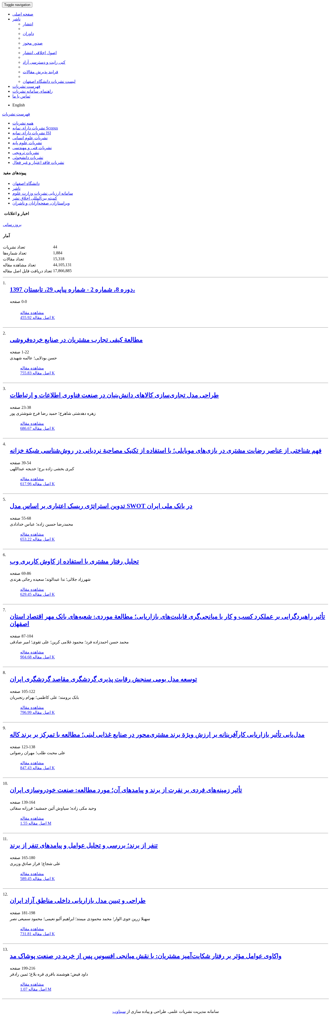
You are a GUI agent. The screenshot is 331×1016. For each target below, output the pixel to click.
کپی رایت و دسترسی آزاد (44, 62)
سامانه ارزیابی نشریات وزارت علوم (42, 193)
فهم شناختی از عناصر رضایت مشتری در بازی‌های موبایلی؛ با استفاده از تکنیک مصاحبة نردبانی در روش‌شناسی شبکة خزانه (165, 450)
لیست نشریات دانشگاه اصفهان (49, 81)
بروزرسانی (12, 224)
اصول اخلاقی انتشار (40, 52)
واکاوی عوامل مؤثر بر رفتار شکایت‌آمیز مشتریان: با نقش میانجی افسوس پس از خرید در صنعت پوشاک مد (146, 956)
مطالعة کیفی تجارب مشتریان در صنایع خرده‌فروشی (76, 339)
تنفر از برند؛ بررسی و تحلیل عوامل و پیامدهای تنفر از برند (84, 845)
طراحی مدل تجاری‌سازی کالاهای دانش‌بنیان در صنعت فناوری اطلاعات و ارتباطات (114, 395)
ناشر (16, 19)
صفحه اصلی (22, 14)
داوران (28, 33)
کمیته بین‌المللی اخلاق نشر (34, 198)
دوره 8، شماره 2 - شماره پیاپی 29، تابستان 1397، (72, 289)
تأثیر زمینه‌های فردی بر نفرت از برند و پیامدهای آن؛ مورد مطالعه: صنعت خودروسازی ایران (126, 790)
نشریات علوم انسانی (30, 138)
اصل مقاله (37, 317)
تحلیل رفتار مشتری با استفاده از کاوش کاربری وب (74, 561)
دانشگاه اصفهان (26, 183)
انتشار (28, 24)
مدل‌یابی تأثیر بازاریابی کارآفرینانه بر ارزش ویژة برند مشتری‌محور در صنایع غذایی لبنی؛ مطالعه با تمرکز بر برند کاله (157, 734)
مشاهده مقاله (32, 312)
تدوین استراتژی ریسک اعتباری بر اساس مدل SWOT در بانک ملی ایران (101, 506)
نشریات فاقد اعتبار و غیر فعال (38, 162)
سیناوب (119, 1011)
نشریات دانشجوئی (27, 157)
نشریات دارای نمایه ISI (31, 133)
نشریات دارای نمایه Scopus (35, 128)
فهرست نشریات (26, 86)
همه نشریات (22, 123)
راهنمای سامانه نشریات (32, 91)
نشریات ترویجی (25, 152)
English (18, 105)
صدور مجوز (33, 43)
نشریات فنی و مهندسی (32, 148)
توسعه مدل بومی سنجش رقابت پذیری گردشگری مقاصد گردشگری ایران (103, 679)
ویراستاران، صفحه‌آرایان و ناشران (41, 203)
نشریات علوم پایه (27, 143)
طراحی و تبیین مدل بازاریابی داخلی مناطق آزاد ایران (78, 900)
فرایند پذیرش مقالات (40, 72)
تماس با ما (21, 96)
